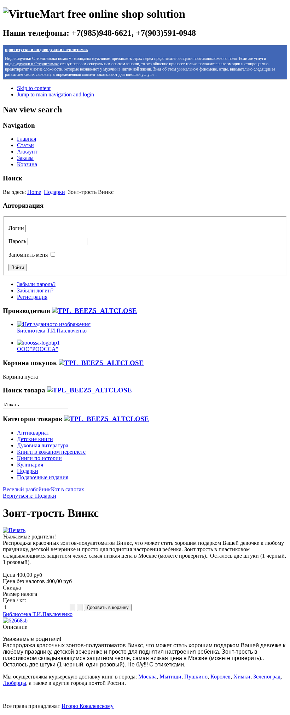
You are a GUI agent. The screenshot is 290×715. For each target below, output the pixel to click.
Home (34, 192)
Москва (147, 677)
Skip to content (34, 88)
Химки (241, 677)
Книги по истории (39, 458)
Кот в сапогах (67, 489)
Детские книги (35, 439)
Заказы (25, 158)
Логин (16, 228)
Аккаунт (27, 152)
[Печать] (14, 530)
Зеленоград (266, 677)
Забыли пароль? (36, 284)
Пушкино (196, 677)
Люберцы (14, 683)
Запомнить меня (28, 255)
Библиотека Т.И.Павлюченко (37, 614)
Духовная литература (42, 445)
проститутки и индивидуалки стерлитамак (46, 49)
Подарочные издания (42, 477)
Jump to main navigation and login (55, 94)
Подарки (54, 192)
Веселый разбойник (27, 489)
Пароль (17, 241)
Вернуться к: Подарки (29, 496)
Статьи (25, 145)
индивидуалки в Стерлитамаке (32, 63)
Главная (26, 139)
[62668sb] (15, 621)
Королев (220, 677)
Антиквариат (33, 433)
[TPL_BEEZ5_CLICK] (94, 310)
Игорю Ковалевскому (88, 706)
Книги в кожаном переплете (51, 452)
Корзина (27, 164)
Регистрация (32, 297)
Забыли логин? (35, 290)
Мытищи (170, 677)
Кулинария (30, 465)
